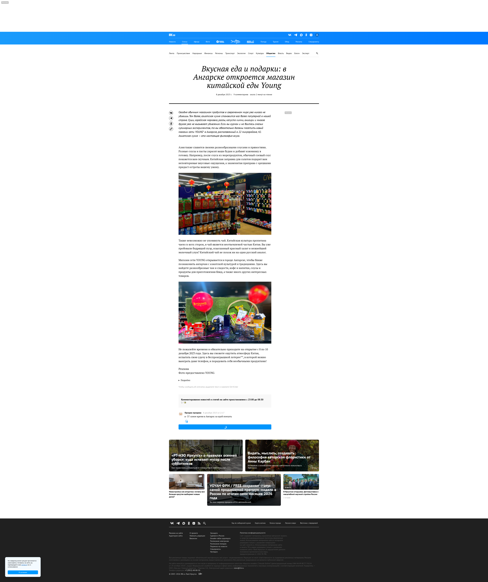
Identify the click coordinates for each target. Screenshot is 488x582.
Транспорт (230, 53)
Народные (197, 53)
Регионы (219, 53)
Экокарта (214, 533)
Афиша (196, 42)
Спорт (250, 53)
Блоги (297, 53)
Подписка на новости (218, 546)
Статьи (184, 42)
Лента (171, 53)
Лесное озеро (290, 523)
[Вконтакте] (289, 35)
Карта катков (260, 523)
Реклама (299, 42)
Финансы (208, 53)
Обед (287, 42)
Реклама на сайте (176, 533)
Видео (289, 53)
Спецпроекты (314, 42)
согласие (24, 565)
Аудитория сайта (175, 536)
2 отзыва (286, 498)
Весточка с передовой (309, 523)
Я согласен (23, 572)
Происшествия (183, 53)
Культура (260, 53)
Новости (172, 42)
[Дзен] (311, 35)
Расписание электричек (219, 541)
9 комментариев (241, 94)
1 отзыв (313, 468)
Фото (208, 42)
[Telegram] (295, 35)
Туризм (275, 42)
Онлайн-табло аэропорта (220, 538)
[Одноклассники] (306, 35)
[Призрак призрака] (181, 414)
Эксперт (305, 53)
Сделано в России (217, 536)
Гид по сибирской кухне (241, 523)
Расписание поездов (218, 544)
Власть (281, 53)
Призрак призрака (193, 413)
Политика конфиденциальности (252, 533)
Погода (263, 42)
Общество (270, 53)
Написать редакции (197, 536)
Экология (241, 53)
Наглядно (214, 552)
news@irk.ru (239, 568)
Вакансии (193, 538)
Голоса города (275, 523)
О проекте (194, 533)
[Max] (301, 35)
